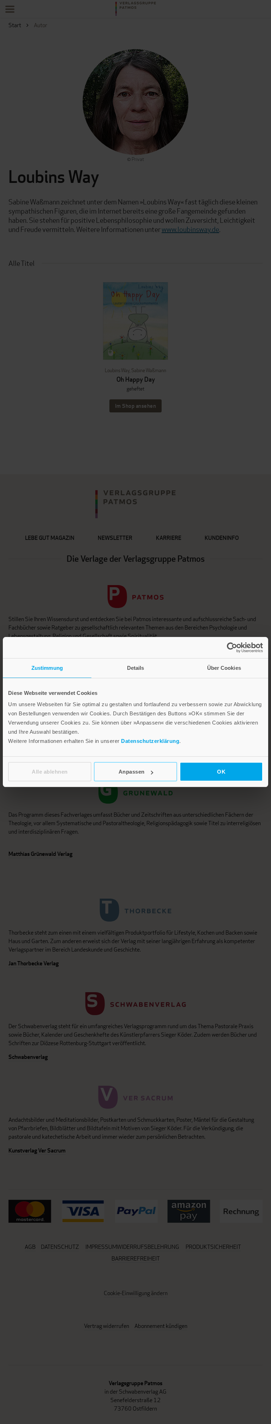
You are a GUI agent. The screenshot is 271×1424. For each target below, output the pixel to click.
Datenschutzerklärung (150, 741)
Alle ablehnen (50, 772)
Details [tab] (135, 668)
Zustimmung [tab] (47, 668)
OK (221, 772)
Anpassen (132, 772)
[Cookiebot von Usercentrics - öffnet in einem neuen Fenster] (232, 647)
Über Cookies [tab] (224, 668)
